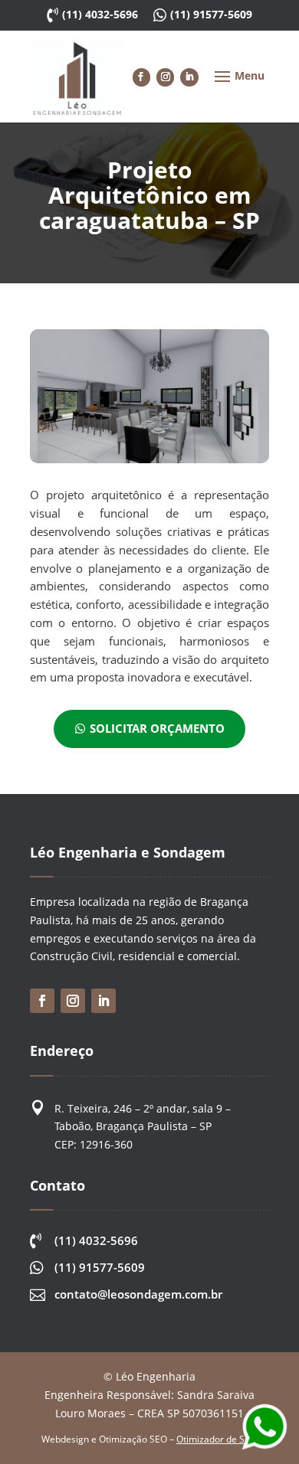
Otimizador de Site (215, 1439)
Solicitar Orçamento (157, 728)
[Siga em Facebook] (141, 77)
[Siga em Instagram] (165, 77)
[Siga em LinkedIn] (189, 77)
